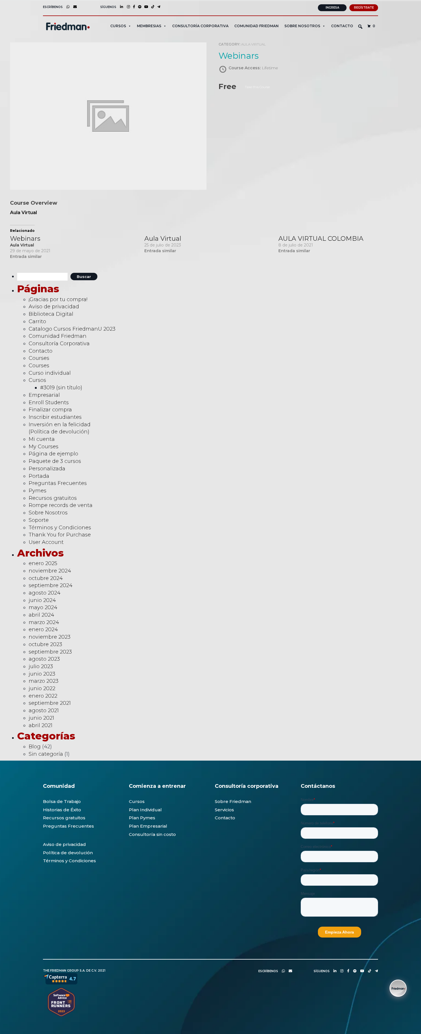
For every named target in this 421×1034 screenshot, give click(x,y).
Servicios (224, 809)
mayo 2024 (43, 607)
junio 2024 (42, 600)
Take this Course (257, 87)
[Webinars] (77, 247)
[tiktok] (151, 7)
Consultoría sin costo (152, 834)
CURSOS (118, 26)
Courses (39, 358)
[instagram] (127, 7)
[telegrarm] (375, 971)
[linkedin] (120, 7)
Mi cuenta (42, 439)
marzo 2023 (43, 681)
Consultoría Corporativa (59, 343)
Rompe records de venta (61, 505)
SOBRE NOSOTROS (302, 26)
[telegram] (157, 7)
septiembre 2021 (50, 703)
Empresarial (44, 395)
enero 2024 (43, 629)
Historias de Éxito (62, 809)
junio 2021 (41, 718)
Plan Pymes (142, 817)
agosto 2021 (44, 710)
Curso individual (50, 373)
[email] (289, 971)
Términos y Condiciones (60, 527)
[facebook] (132, 7)
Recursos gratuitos (53, 498)
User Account (46, 542)
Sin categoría (46, 754)
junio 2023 (42, 674)
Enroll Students (49, 402)
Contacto (342, 26)
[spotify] (138, 7)
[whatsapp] (67, 7)
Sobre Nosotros (48, 513)
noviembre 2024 (50, 571)
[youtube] (144, 7)
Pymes (37, 491)
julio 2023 (41, 666)
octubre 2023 (45, 644)
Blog (35, 746)
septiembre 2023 (50, 652)
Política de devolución (68, 852)
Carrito (37, 321)
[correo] (73, 7)
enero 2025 (43, 563)
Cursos (37, 380)
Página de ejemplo (53, 454)
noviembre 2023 (49, 637)
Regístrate (364, 7)
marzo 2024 (44, 622)
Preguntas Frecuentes (58, 483)
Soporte (39, 520)
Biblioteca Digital (51, 314)
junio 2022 (42, 688)
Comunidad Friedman (256, 26)
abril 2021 (40, 725)
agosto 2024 (44, 593)
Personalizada (47, 468)
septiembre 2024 (50, 585)
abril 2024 (41, 615)
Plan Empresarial (148, 826)
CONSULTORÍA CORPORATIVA (200, 26)
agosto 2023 (44, 659)
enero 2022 (43, 696)
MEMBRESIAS (149, 26)
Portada (39, 476)
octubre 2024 (46, 578)
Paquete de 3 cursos (55, 461)
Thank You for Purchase (60, 535)
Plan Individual (145, 809)
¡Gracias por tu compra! (58, 299)
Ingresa (332, 7)
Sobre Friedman (233, 801)
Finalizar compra (50, 410)
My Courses (43, 446)
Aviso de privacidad (54, 306)
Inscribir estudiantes (55, 417)
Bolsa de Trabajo (62, 801)
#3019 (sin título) (61, 387)
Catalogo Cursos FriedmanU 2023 (72, 329)
